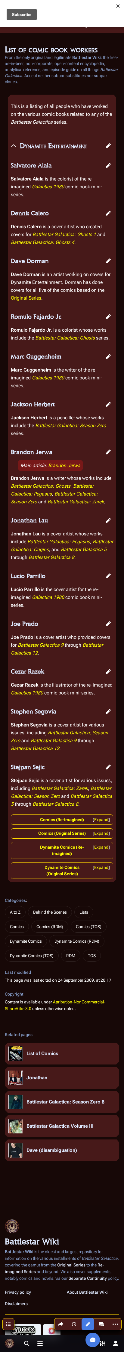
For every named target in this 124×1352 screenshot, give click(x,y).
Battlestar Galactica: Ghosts (65, 338)
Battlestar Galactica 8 (51, 557)
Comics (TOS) (88, 926)
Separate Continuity (88, 1278)
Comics (17, 926)
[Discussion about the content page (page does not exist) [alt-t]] (101, 1324)
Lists (83, 912)
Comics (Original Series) (62, 833)
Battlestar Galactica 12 (35, 748)
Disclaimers (16, 1303)
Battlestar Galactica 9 (41, 645)
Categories (15, 900)
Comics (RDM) (49, 926)
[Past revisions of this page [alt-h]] (74, 1324)
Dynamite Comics (26, 941)
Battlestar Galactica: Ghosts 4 (42, 242)
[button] (108, 146)
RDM (70, 955)
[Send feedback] (92, 1340)
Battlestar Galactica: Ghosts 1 (64, 234)
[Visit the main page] (10, 1343)
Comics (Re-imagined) (62, 819)
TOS (92, 955)
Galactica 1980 (48, 187)
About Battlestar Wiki (87, 1292)
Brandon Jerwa (64, 465)
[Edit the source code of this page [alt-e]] (88, 1324)
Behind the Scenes (50, 912)
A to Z (15, 912)
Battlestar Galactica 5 (84, 549)
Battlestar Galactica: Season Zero (70, 425)
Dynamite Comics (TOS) (32, 955)
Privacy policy (18, 1292)
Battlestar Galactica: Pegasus (58, 541)
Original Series (26, 298)
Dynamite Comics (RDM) (76, 941)
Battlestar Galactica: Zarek (76, 502)
